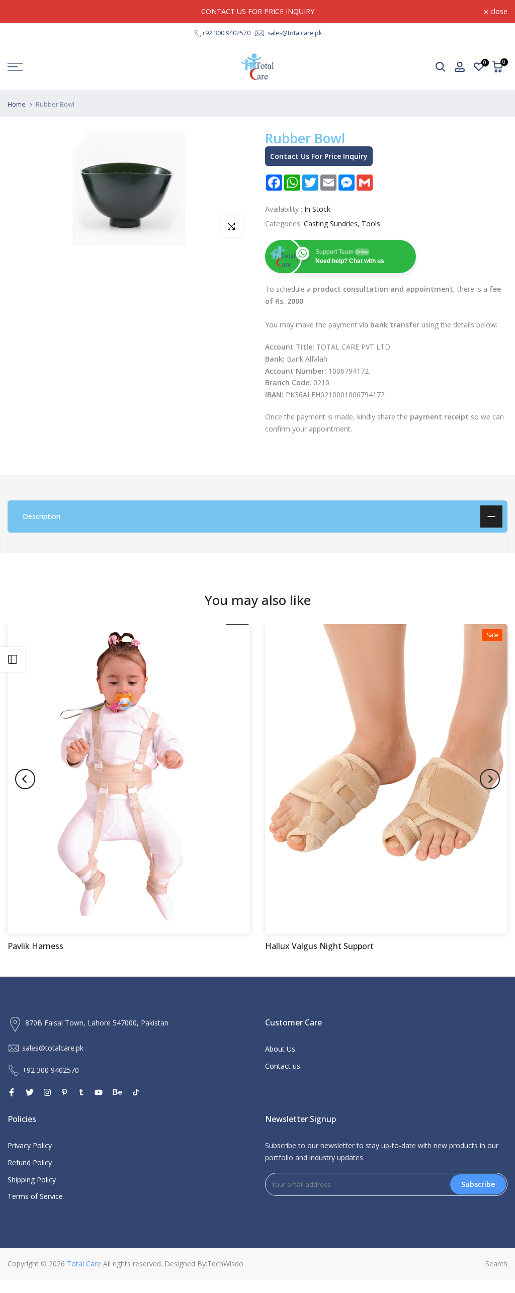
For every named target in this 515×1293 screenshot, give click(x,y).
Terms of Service (35, 1196)
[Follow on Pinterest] (64, 1092)
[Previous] (25, 779)
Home (17, 104)
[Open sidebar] (12, 659)
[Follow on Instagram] (47, 1092)
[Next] (490, 779)
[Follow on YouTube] (99, 1092)
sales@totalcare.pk (295, 33)
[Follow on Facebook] (12, 1092)
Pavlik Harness (35, 946)
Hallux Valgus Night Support (319, 946)
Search (496, 1263)
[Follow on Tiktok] (135, 1092)
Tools (371, 223)
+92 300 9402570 (226, 33)
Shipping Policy (32, 1179)
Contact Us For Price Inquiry (319, 156)
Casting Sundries (331, 223)
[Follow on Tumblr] (81, 1092)
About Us (280, 1049)
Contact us (282, 1066)
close (21, 11)
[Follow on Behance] (117, 1092)
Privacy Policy (30, 1145)
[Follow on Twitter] (30, 1092)
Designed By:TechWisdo (203, 1263)
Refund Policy (30, 1162)
